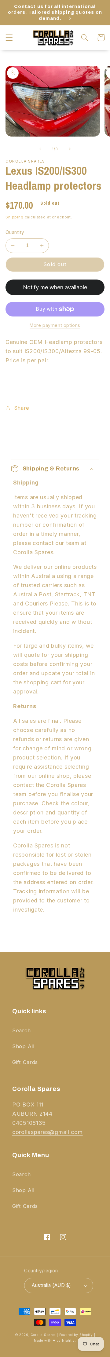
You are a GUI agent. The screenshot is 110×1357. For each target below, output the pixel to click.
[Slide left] (40, 148)
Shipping (15, 217)
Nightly (68, 1340)
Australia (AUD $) (51, 1285)
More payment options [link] (55, 325)
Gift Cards (25, 1062)
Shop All (23, 1046)
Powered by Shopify (76, 1335)
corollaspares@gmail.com (47, 1132)
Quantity (15, 232)
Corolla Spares (43, 1335)
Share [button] (21, 408)
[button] (9, 38)
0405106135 (29, 1123)
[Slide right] (69, 148)
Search (21, 1030)
